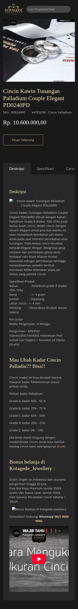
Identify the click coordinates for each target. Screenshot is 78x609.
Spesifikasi (45, 168)
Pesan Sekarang (23, 140)
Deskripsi (16, 168)
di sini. (61, 446)
